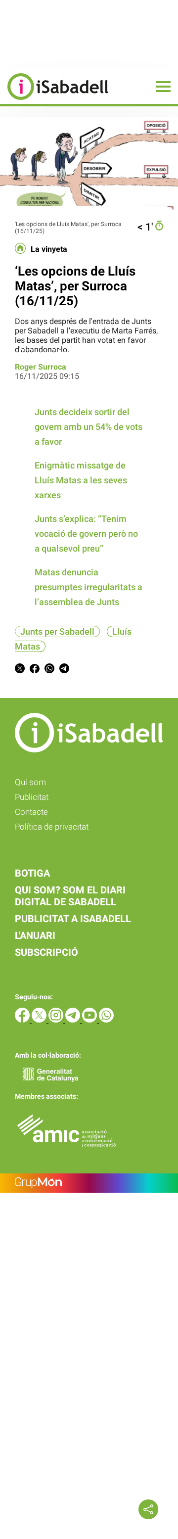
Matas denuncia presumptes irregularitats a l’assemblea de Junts (88, 587)
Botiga (32, 873)
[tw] (40, 1020)
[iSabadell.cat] (54, 101)
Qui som (30, 782)
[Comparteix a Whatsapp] (49, 670)
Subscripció (46, 952)
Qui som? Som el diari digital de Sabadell (70, 896)
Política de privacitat (52, 827)
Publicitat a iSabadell (73, 919)
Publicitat (31, 797)
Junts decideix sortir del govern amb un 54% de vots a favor (88, 427)
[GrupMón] (89, 1183)
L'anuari (35, 935)
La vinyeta (49, 249)
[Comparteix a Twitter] (20, 670)
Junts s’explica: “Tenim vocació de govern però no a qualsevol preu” (86, 533)
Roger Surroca (40, 367)
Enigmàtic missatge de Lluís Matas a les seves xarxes (81, 480)
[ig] (56, 1020)
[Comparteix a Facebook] (35, 670)
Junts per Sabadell (57, 631)
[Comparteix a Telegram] (64, 670)
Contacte (31, 812)
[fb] (23, 1020)
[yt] (90, 1020)
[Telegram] (73, 1020)
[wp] (106, 1020)
